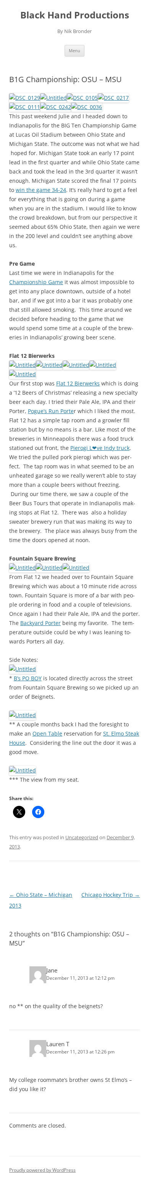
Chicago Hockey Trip (110, 894)
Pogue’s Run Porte (51, 411)
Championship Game (36, 282)
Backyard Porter (40, 623)
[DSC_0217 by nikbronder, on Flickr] (113, 97)
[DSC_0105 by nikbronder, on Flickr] (82, 97)
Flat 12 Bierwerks (78, 383)
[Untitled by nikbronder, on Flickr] (53, 97)
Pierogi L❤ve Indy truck (100, 447)
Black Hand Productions (74, 15)
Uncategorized (81, 837)
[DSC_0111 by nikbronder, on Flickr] (24, 107)
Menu (74, 50)
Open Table (47, 733)
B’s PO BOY (28, 678)
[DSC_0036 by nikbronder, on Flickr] (86, 107)
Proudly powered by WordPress (42, 1170)
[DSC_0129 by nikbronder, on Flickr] (24, 97)
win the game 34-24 (41, 189)
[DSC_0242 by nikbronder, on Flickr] (55, 107)
